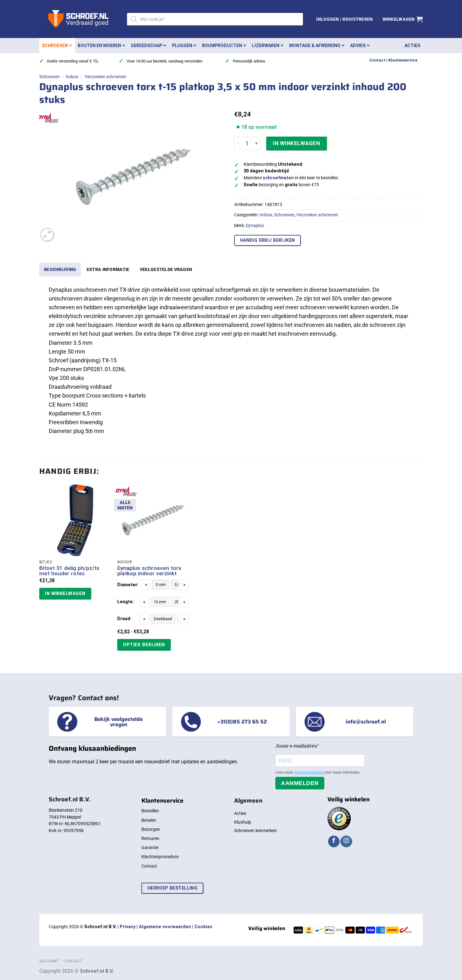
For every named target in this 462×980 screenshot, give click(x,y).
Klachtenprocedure (160, 856)
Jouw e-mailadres (296, 746)
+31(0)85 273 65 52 (242, 721)
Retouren (150, 838)
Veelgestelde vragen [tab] (166, 269)
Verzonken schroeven (105, 76)
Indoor (72, 76)
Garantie (149, 847)
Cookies (203, 926)
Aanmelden (300, 783)
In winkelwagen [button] (65, 593)
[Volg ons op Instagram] (346, 841)
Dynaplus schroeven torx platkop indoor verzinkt (149, 571)
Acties (240, 813)
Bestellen (150, 810)
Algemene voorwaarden (165, 926)
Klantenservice (402, 60)
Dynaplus (255, 225)
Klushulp (242, 822)
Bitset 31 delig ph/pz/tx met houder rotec (69, 571)
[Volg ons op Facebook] (333, 841)
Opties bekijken (144, 644)
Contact (377, 60)
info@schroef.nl (366, 721)
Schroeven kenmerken (255, 830)
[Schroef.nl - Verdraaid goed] (78, 19)
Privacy (127, 926)
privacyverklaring (309, 772)
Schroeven (49, 76)
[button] (344, 19)
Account (49, 961)
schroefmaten (278, 178)
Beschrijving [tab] (60, 269)
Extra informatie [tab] (108, 269)
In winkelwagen (296, 143)
